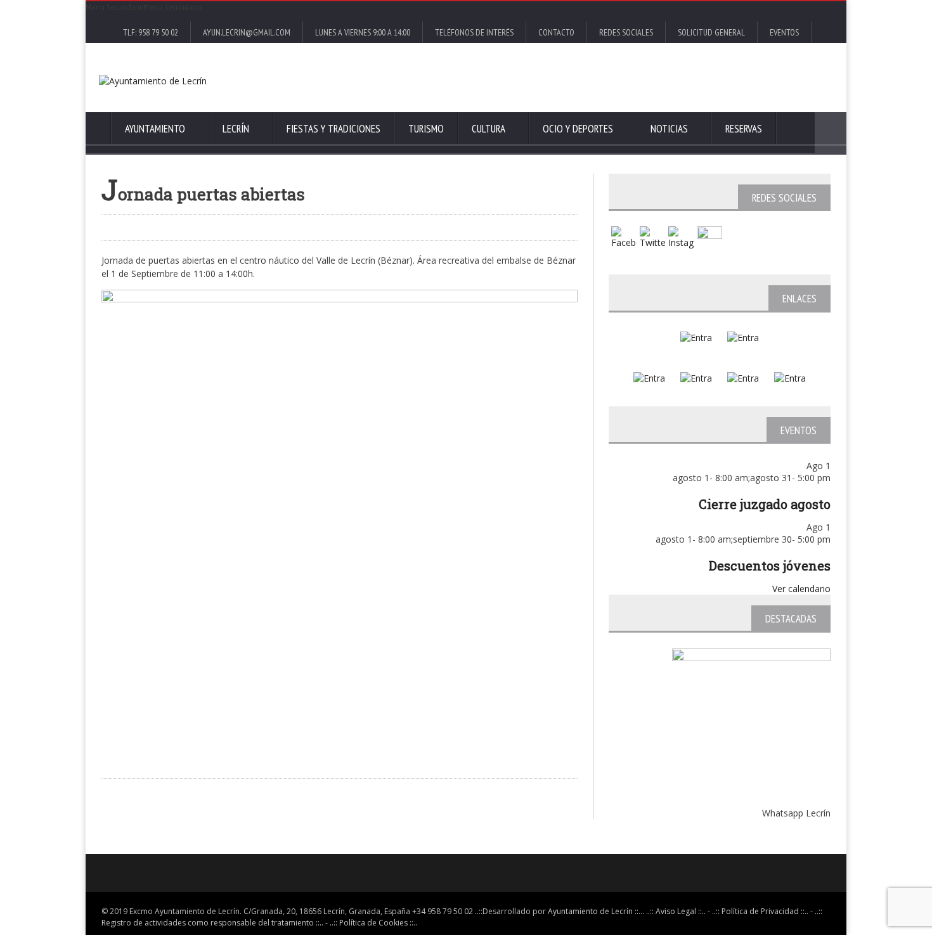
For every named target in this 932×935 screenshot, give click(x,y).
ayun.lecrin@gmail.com (246, 32)
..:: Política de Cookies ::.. (373, 922)
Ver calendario (801, 589)
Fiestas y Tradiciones (333, 129)
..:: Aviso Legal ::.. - (678, 911)
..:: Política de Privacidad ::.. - (762, 911)
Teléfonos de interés (474, 32)
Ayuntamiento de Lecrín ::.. (595, 911)
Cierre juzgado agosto (765, 504)
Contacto (556, 32)
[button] (143, 7)
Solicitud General (711, 32)
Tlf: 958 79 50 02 (150, 32)
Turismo (426, 129)
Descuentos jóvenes (770, 565)
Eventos (784, 32)
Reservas (743, 129)
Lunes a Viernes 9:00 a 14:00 (362, 32)
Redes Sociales (626, 32)
